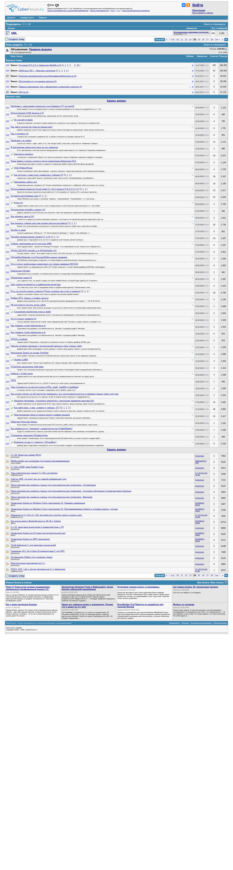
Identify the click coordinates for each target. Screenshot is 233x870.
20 (177, 39)
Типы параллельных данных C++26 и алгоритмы (34, 473)
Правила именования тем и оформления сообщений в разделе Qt (50, 87)
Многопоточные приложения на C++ (28, 563)
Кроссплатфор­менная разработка (136, 11)
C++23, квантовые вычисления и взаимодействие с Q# (37, 527)
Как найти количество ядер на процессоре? (32, 127)
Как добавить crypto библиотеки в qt (28, 325)
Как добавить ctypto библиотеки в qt (28, 332)
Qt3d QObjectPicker (23, 168)
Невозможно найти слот (25, 182)
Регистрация (198, 10)
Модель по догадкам (183, 604)
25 (199, 39)
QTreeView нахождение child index (27, 367)
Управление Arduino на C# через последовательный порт (38, 533)
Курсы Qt (18, 203)
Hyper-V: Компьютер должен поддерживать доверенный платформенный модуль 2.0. (28, 588)
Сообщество (26, 18)
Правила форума (40, 49)
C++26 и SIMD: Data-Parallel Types (27, 467)
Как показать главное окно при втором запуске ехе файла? (39, 223)
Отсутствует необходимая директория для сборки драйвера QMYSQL (44, 264)
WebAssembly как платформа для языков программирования (40, 461)
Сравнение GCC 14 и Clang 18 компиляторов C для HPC (38, 551)
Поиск (42, 18)
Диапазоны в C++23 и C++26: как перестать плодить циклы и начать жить (46, 515)
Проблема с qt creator (21, 140)
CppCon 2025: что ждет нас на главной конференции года (38, 479)
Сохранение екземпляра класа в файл (32, 312)
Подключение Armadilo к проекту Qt (28, 209)
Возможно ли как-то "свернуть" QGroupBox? (35, 442)
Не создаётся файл (23, 120)
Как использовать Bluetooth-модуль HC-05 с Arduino (36, 521)
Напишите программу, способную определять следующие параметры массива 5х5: (54, 401)
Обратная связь (220, 623)
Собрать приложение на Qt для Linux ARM (31, 243)
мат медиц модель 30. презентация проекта (195, 587)
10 (78, 65)
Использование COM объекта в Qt (27, 113)
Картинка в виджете (23, 154)
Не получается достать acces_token (28, 305)
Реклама (185, 623)
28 (212, 39)
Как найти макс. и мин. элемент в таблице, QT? (37, 408)
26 (203, 39)
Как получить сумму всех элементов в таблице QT (38, 175)
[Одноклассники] (188, 5)
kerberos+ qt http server (22, 373)
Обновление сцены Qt (21, 278)
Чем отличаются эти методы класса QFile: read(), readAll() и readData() (45, 387)
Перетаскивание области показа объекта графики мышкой (42, 415)
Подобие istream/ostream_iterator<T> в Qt (30, 237)
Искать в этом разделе (215, 24)
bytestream (199, 456)
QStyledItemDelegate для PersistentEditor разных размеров (39, 257)
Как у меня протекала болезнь (21, 604)
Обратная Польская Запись (24, 422)
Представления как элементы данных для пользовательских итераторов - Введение (51, 497)
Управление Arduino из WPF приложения (30, 539)
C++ (118, 11)
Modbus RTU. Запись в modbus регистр (30, 298)
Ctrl (171, 39)
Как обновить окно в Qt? (22, 216)
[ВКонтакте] (184, 5)
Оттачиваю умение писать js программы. (138, 587)
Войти (197, 5)
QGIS (13, 380)
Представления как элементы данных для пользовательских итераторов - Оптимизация (53, 485)
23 (190, 39)
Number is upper (18, 230)
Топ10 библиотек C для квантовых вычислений (33, 545)
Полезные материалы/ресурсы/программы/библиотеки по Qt (47, 76)
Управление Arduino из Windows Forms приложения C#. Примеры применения (48, 503)
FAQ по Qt (23, 92)
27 (207, 39)
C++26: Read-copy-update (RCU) (26, 455)
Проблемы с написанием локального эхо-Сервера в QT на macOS (42, 106)
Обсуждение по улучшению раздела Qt (38, 81)
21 (182, 39)
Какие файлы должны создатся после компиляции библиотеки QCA (43, 161)
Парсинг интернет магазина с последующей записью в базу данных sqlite (46, 346)
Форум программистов (99, 11)
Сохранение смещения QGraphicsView (29, 435)
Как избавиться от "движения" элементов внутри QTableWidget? (41, 428)
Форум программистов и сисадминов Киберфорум (67, 11)
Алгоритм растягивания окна (24, 196)
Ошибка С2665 (21, 359)
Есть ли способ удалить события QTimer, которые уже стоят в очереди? (46, 291)
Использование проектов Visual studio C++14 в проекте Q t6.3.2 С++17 (45, 189)
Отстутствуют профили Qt (23, 319)
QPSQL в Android (19, 339)
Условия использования (201, 623)
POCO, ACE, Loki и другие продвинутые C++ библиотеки (38, 569)
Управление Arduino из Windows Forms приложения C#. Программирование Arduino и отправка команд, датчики (64, 509)
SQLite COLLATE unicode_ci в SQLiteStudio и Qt (34, 250)
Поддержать (174, 623)
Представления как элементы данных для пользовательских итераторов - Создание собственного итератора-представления (71, 491)
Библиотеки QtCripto (20, 271)
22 (186, 39)
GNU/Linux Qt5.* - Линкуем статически (37, 70)
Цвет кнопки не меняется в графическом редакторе (36, 284)
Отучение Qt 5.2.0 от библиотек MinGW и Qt (40, 65)
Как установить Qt (19, 134)
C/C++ (112, 11)
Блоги (10, 18)
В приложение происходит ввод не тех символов (34, 147)
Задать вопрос (116, 100)
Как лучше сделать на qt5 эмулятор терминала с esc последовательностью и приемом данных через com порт (65, 394)
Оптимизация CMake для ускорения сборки (31, 557)
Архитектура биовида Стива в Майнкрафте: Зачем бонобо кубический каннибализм (87, 588)
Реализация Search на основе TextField (29, 353)
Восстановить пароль (202, 13)
